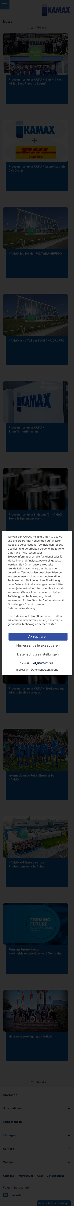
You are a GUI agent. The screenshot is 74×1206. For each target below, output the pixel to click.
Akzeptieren (38, 636)
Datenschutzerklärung (44, 669)
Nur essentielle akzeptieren (38, 645)
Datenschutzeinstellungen (38, 654)
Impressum (22, 669)
